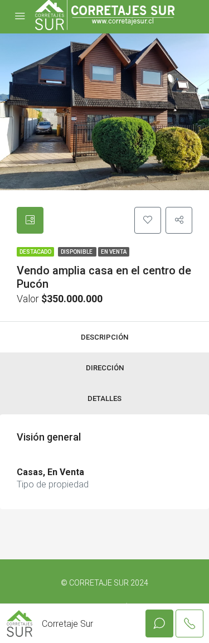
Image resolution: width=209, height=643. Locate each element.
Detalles (104, 398)
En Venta (114, 252)
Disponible (77, 252)
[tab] (30, 220)
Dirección (105, 368)
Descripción (104, 337)
